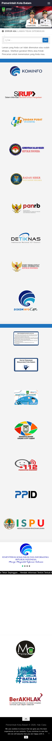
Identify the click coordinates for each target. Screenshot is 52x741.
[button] (3, 553)
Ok (26, 737)
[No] (49, 733)
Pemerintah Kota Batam (16, 3)
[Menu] (49, 3)
